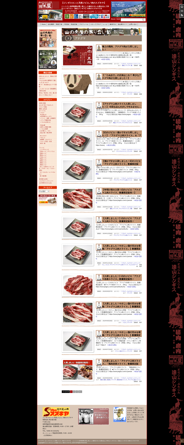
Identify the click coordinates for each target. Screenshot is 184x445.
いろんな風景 (44, 129)
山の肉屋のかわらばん (45, 183)
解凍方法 (113, 24)
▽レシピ (41, 147)
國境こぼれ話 (43, 109)
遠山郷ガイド (122, 24)
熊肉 (123, 65)
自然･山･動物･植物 (45, 127)
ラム (103, 264)
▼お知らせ (43, 114)
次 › (80, 391)
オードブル (42, 111)
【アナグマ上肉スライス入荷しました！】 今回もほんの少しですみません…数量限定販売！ (118, 107)
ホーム (182, 6)
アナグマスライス (127, 122)
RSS (182, 15)
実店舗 (66, 24)
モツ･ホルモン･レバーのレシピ (47, 173)
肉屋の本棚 (42, 103)
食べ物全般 (43, 176)
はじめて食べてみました (46, 105)
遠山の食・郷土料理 (46, 132)
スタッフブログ (95, 24)
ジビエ (107, 264)
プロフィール (83, 24)
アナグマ (127, 65)
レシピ (105, 24)
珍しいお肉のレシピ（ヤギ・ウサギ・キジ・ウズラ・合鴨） (47, 168)
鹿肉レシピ (43, 163)
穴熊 (131, 208)
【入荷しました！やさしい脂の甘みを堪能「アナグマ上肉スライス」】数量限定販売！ (118, 249)
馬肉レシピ (43, 159)
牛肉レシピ (43, 157)
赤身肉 (109, 380)
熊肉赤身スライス (122, 380)
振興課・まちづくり (46, 139)
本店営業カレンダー (46, 116)
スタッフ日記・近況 (46, 141)
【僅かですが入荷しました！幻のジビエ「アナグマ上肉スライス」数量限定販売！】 (118, 164)
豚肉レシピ (43, 155)
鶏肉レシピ (43, 153)
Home (44, 24)
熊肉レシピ (43, 165)
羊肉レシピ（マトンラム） (47, 151)
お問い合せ (133, 24)
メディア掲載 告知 (45, 120)
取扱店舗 (74, 24)
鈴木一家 (42, 143)
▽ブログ (123, 63)
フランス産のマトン (120, 351)
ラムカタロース (133, 264)
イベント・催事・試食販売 (48, 118)
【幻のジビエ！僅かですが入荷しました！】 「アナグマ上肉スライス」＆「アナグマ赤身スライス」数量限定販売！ (118, 135)
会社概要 (51, 24)
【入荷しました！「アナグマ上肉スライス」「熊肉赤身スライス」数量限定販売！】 (118, 364)
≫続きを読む (104, 59)
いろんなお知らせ (45, 122)
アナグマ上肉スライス (125, 180)
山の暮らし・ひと (45, 131)
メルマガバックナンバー (133, 63)
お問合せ (182, 11)
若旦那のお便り (43, 179)
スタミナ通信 (43, 107)
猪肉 (111, 208)
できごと (42, 137)
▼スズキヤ (43, 136)
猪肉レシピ (43, 161)
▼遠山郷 (42, 125)
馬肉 (114, 122)
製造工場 (59, 24)
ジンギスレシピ (44, 149)
